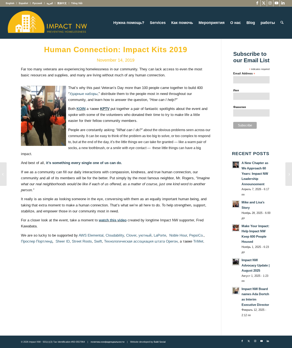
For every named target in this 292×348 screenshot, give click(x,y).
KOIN (81, 109)
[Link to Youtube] (276, 3)
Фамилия (239, 107)
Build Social (159, 342)
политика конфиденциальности (107, 342)
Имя (236, 90)
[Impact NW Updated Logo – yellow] (47, 23)
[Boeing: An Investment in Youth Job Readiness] (288, 174)
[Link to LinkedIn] (283, 3)
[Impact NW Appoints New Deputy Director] (3, 174)
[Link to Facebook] (257, 3)
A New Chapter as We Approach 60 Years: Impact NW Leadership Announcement (255, 173)
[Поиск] (282, 23)
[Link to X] (264, 3)
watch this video (113, 220)
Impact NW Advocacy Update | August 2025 (256, 265)
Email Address (244, 74)
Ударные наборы (83, 94)
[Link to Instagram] (270, 3)
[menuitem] (11, 3)
